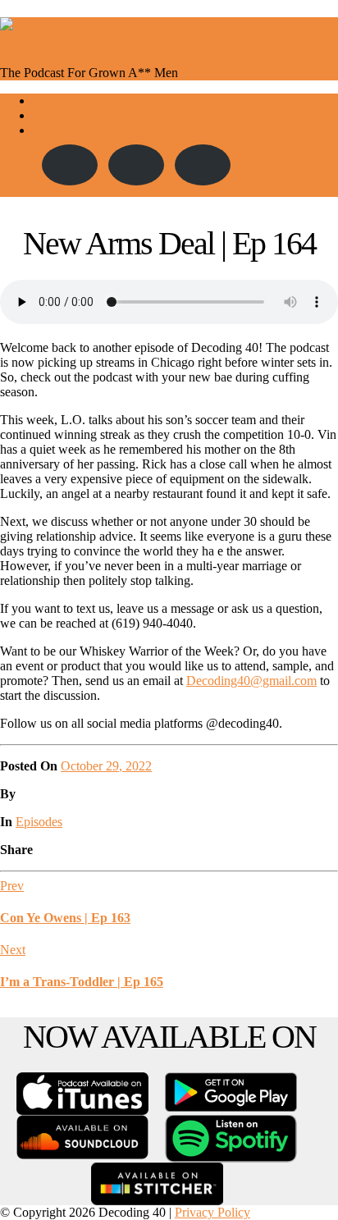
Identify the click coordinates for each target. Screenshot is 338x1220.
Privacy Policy (212, 1212)
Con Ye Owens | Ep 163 (65, 918)
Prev (12, 886)
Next (12, 950)
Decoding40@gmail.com (251, 681)
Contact (53, 130)
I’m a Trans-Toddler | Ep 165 (81, 982)
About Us (58, 100)
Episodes (56, 115)
